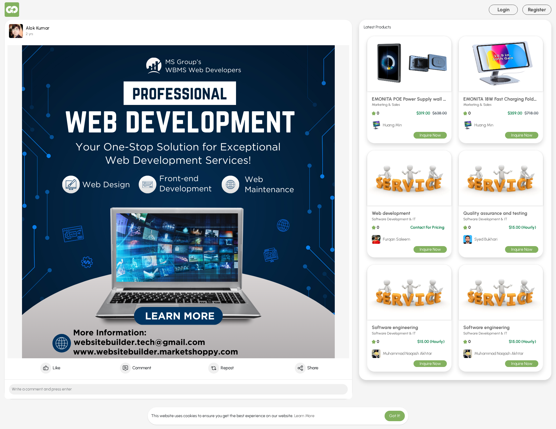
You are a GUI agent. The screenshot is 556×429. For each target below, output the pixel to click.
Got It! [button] (394, 415)
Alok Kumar (38, 28)
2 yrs (29, 34)
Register (537, 9)
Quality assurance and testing (495, 213)
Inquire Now (430, 135)
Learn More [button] (304, 415)
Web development (391, 213)
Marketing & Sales (386, 105)
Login (503, 9)
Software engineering (395, 327)
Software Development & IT (394, 219)
